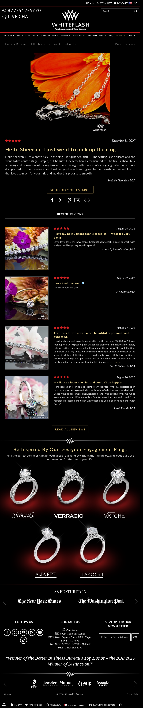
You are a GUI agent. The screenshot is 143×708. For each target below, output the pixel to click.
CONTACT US (70, 622)
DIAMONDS (8, 35)
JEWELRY (65, 35)
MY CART (122, 3)
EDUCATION (79, 35)
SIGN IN (90, 3)
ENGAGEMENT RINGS (27, 35)
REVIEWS (120, 35)
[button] (4, 17)
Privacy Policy (133, 694)
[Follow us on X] (16, 634)
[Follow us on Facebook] (7, 634)
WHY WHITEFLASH (97, 35)
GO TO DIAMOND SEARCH (70, 190)
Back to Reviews (125, 44)
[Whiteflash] (70, 20)
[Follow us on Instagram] (32, 634)
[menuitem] (8, 36)
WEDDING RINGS (49, 35)
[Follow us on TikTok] (24, 642)
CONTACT (133, 35)
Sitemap (7, 694)
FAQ (111, 35)
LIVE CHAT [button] (19, 16)
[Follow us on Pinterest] (24, 634)
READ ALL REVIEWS (70, 429)
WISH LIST (106, 3)
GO (135, 637)
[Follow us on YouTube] (40, 634)
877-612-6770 (24, 10)
